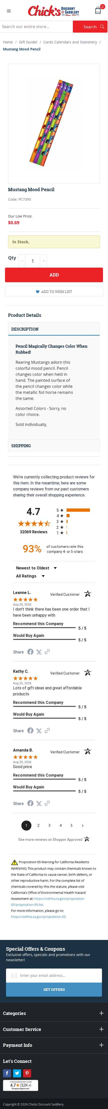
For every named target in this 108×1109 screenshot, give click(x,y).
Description (24, 329)
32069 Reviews (37, 532)
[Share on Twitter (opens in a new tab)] (39, 652)
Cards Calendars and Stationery (70, 42)
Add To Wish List (56, 291)
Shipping (21, 446)
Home (8, 42)
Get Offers (54, 989)
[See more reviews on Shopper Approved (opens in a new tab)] (47, 652)
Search (95, 27)
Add (54, 275)
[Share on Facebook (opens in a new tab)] (30, 652)
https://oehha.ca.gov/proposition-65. (38, 916)
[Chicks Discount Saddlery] (53, 10)
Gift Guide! (28, 42)
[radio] (76, 510)
